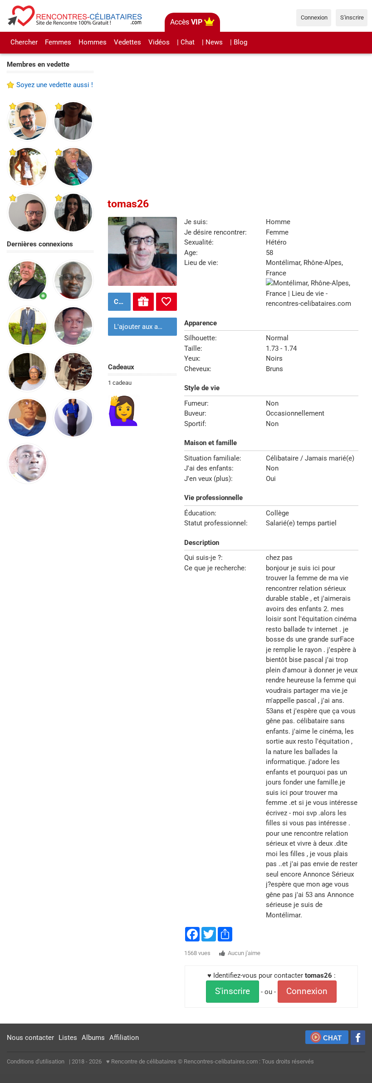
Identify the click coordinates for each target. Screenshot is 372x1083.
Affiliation (124, 1038)
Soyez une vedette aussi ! (54, 85)
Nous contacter (30, 1038)
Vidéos (159, 42)
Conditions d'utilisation (35, 1061)
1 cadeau (120, 382)
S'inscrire (232, 991)
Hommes (92, 42)
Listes (68, 1038)
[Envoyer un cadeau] (143, 302)
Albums (93, 1038)
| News (212, 42)
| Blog (238, 42)
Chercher (24, 42)
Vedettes (127, 42)
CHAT (332, 1038)
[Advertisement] (50, 631)
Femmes (58, 42)
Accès (186, 22)
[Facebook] (358, 1037)
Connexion (307, 991)
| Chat (186, 42)
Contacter (121, 302)
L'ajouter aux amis (141, 327)
